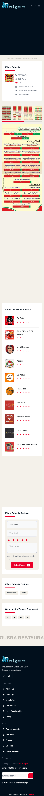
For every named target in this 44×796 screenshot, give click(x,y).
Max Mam (21, 403)
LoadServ (31, 794)
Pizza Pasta (22, 431)
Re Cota (20, 318)
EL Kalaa (21, 375)
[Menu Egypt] (13, 5)
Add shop (10, 735)
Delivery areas (23, 94)
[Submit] (31, 775)
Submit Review (20, 565)
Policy (8, 717)
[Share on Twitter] (14, 617)
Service (5, 723)
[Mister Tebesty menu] (6, 113)
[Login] (35, 5)
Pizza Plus (21, 389)
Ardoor (20, 361)
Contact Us (11, 706)
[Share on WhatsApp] (27, 617)
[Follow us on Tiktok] (15, 676)
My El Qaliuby (23, 347)
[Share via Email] (21, 617)
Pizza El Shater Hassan (27, 445)
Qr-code (9, 746)
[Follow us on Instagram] (9, 676)
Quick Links (6, 683)
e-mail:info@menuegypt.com (14, 768)
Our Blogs (10, 694)
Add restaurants (13, 729)
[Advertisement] (22, 33)
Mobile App (10, 700)
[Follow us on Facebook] (4, 676)
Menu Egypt (23, 783)
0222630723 (22, 75)
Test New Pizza (23, 417)
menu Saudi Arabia (14, 711)
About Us (10, 689)
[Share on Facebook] (8, 617)
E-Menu (9, 740)
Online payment (12, 751)
